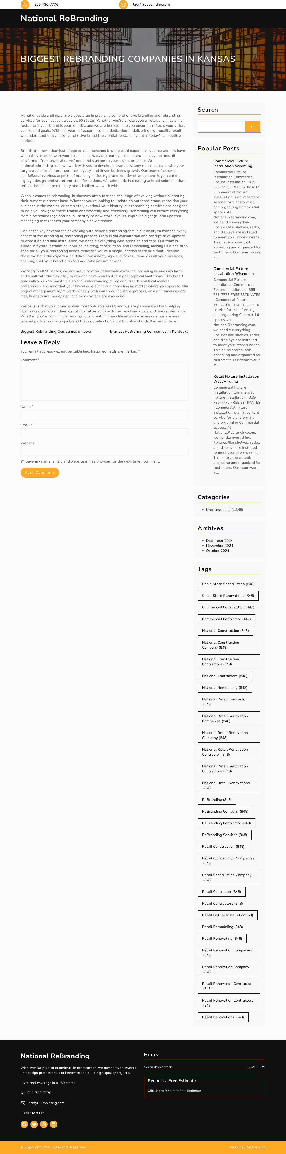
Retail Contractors (222, 903)
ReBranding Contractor (226, 823)
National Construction (225, 630)
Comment (30, 360)
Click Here (156, 1091)
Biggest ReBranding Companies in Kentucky (149, 331)
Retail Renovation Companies (227, 953)
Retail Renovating (222, 938)
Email (26, 425)
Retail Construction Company (226, 877)
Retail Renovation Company (225, 969)
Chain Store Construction (228, 583)
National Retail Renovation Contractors (225, 769)
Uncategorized (218, 509)
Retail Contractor (221, 891)
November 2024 (219, 545)
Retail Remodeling (222, 926)
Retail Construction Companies (228, 861)
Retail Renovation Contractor (227, 986)
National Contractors (224, 675)
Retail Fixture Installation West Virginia (236, 379)
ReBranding (217, 799)
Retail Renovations (223, 1017)
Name (27, 406)
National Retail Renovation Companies (225, 718)
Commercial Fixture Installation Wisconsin (233, 271)
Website (28, 443)
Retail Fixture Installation (227, 915)
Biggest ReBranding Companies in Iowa (56, 331)
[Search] (252, 126)
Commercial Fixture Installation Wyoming (232, 163)
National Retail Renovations (226, 785)
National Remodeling (224, 687)
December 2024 (219, 540)
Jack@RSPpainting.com (45, 1103)
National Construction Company (220, 645)
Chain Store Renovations (228, 595)
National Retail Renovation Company (225, 735)
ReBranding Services (224, 834)
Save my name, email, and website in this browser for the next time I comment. (93, 461)
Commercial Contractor (226, 619)
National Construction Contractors (220, 662)
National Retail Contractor (224, 702)
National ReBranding (64, 18)
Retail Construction (223, 846)
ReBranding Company (225, 811)
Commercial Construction (228, 607)
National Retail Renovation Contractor (225, 752)
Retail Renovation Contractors (228, 1003)
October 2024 (217, 550)
